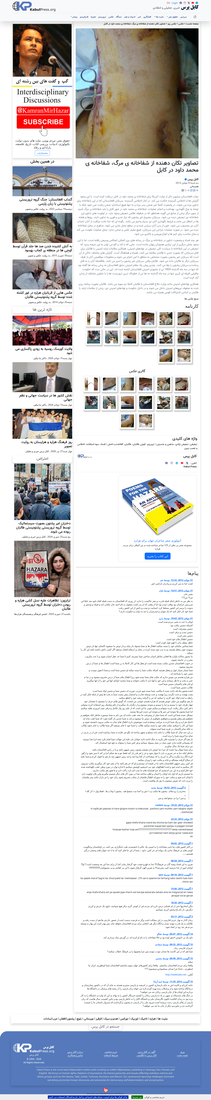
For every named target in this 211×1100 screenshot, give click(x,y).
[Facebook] (194, 190)
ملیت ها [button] (159, 17)
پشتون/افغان (66, 1019)
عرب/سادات (50, 1019)
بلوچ (79, 1019)
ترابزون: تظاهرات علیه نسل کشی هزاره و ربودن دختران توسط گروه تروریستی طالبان (42, 605)
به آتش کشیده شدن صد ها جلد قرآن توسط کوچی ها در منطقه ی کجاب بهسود (42, 248)
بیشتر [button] (75, 17)
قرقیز (99, 1019)
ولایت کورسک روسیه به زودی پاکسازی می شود (43, 351)
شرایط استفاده (111, 1055)
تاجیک (144, 1019)
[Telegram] (177, 463)
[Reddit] (185, 190)
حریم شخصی (111, 1051)
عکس (111, 17)
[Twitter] (187, 463)
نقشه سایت (182, 1055)
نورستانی (89, 1019)
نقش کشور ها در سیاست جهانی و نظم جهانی (45, 397)
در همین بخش (42, 161)
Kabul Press (190, 467)
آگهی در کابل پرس (146, 1051)
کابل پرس (193, 179)
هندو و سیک (111, 1019)
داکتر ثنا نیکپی (39, 358)
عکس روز (172, 24)
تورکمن (124, 1019)
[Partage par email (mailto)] (197, 190)
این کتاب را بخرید (157, 556)
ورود (182, 1051)
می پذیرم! (137, 1097)
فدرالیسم (84, 17)
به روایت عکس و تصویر (36, 208)
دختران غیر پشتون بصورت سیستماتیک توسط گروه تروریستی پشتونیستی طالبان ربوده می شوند (43, 528)
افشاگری (147, 17)
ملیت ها (163, 1019)
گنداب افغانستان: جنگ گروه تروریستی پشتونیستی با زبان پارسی (45, 202)
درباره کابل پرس (75, 1051)
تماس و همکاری (75, 1055)
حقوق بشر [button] (173, 17)
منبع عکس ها (191, 299)
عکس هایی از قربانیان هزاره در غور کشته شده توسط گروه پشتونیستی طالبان (44, 295)
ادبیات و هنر (129, 17)
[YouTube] (182, 463)
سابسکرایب (42, 153)
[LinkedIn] (191, 190)
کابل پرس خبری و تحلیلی (37, 451)
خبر (139, 17)
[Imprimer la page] (188, 190)
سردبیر (183, 17)
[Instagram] (172, 463)
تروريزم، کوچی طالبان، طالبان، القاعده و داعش (131, 444)
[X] (183, 190)
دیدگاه (119, 17)
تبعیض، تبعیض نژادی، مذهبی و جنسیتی (176, 444)
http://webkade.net (175, 974)
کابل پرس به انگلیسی (147, 1055)
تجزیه (93, 17)
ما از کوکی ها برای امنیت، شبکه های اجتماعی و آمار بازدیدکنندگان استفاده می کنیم (88, 1097)
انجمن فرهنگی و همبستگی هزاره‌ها (30, 614)
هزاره (153, 1019)
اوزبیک (134, 1019)
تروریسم (102, 17)
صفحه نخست (192, 24)
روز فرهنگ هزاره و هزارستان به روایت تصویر (46, 444)
